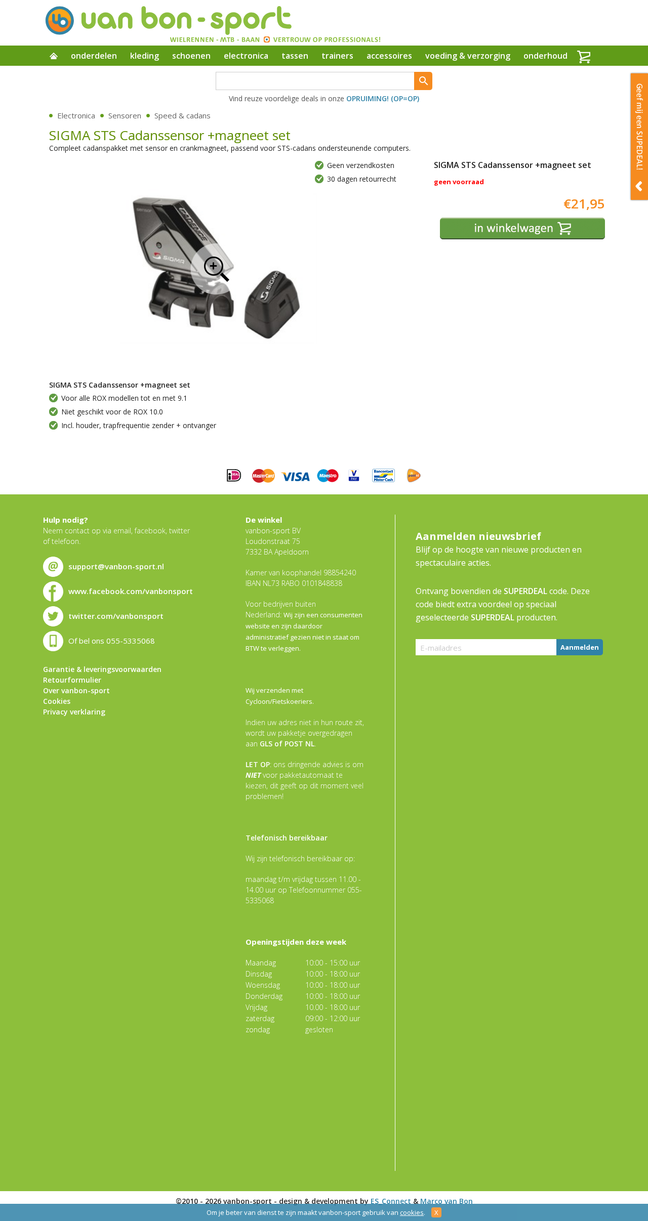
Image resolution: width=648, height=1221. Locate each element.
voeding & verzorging (467, 55)
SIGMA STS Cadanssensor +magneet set (216, 268)
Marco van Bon (446, 1201)
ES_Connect (391, 1201)
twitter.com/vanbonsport (116, 616)
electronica (246, 55)
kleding (144, 55)
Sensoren (124, 115)
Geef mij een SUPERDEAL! (639, 136)
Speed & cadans (182, 115)
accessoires (389, 55)
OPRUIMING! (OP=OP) (382, 98)
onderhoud (545, 55)
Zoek (423, 81)
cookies (412, 1212)
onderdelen (94, 55)
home (53, 57)
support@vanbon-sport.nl (116, 566)
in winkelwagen (522, 228)
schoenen (191, 55)
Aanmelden (579, 647)
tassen (294, 55)
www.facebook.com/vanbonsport (130, 591)
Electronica (76, 115)
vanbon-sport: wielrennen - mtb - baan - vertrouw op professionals (212, 23)
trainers (337, 55)
